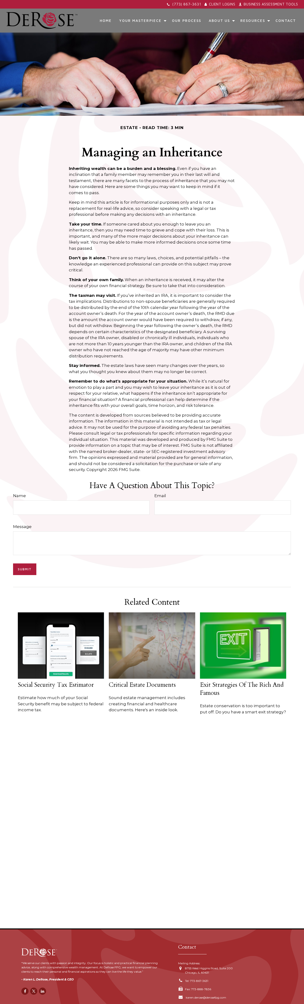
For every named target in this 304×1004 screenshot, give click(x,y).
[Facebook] (24, 991)
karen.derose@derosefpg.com (205, 997)
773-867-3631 (199, 981)
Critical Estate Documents (142, 685)
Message (22, 526)
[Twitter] (33, 991)
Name (19, 495)
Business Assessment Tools (271, 4)
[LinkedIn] (42, 991)
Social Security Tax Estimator (56, 685)
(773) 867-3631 (186, 4)
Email (160, 495)
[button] (106, 20)
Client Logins (222, 4)
